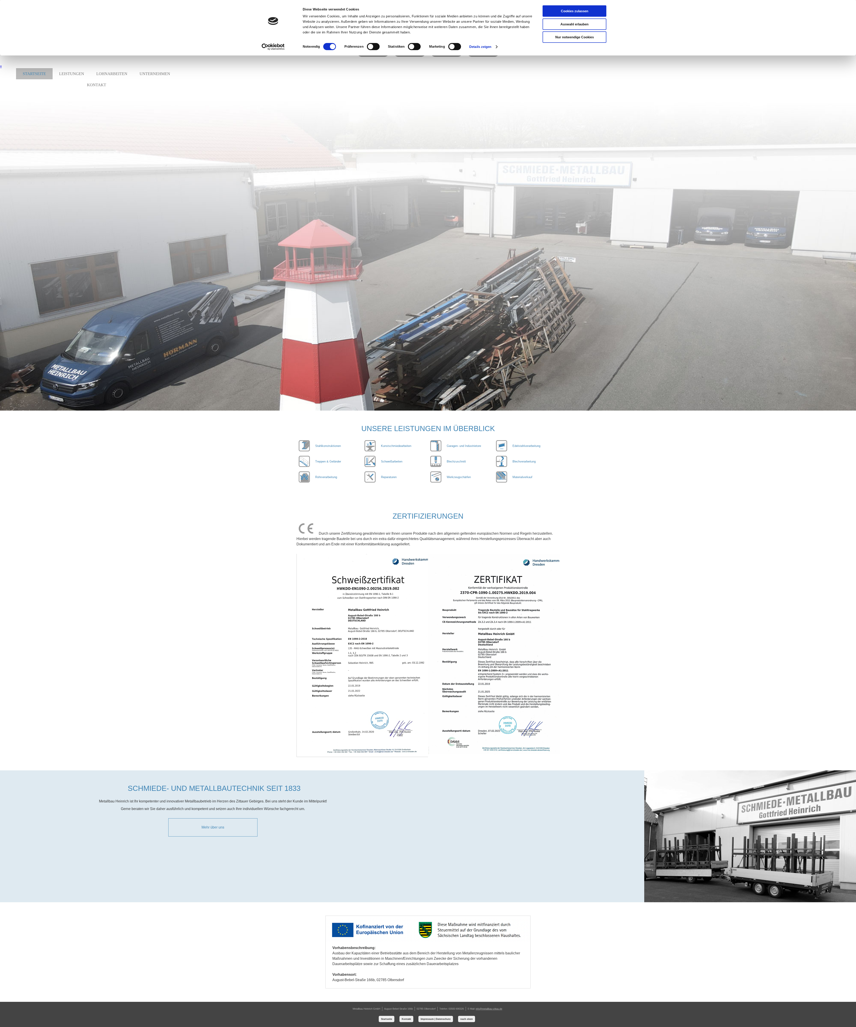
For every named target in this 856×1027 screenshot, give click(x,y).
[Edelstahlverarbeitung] (501, 450)
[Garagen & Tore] (435, 450)
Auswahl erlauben (574, 24)
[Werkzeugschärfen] (435, 481)
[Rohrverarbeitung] (304, 481)
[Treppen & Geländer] (304, 466)
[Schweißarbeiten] (370, 466)
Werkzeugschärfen (459, 477)
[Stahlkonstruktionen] (304, 450)
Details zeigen (480, 47)
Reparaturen (389, 477)
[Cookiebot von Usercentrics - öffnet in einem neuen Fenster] (273, 46)
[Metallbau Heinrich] (428, 59)
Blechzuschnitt (456, 461)
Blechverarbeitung (524, 461)
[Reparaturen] (370, 481)
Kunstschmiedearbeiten (396, 446)
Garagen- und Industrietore (464, 446)
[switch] (373, 46)
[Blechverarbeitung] (435, 466)
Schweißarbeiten (391, 461)
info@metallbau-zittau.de (489, 1008)
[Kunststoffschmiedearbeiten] (370, 450)
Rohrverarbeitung (326, 477)
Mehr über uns (213, 827)
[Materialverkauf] (501, 481)
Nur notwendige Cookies (574, 37)
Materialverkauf (522, 477)
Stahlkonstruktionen (328, 446)
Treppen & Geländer (328, 461)
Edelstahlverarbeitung (526, 446)
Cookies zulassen (574, 11)
